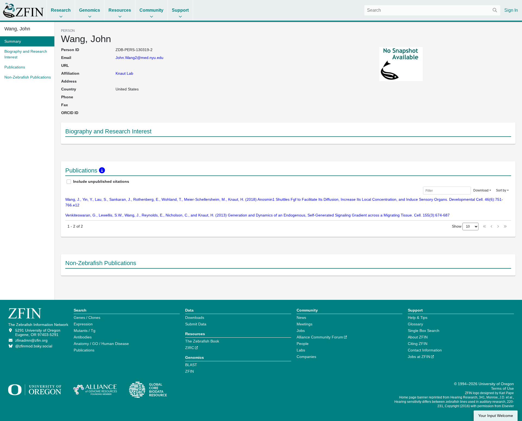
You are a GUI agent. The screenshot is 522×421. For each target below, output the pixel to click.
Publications (84, 350)
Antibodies (83, 337)
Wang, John (17, 29)
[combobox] (432, 10)
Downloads (194, 317)
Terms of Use (502, 388)
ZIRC (189, 347)
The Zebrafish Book (202, 341)
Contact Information (425, 350)
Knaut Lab (124, 73)
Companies (306, 356)
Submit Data (195, 324)
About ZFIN (418, 337)
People (303, 343)
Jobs (301, 330)
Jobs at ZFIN (419, 356)
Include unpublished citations (101, 181)
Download (481, 190)
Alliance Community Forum (320, 337)
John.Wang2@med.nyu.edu (139, 57)
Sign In (511, 10)
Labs (301, 350)
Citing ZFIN (417, 343)
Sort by (501, 190)
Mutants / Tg (84, 330)
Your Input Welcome (495, 416)
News (301, 317)
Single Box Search (423, 330)
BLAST (191, 365)
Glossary (415, 324)
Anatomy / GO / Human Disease (101, 343)
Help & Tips (417, 317)
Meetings (304, 324)
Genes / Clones (87, 317)
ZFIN (189, 371)
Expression (83, 324)
